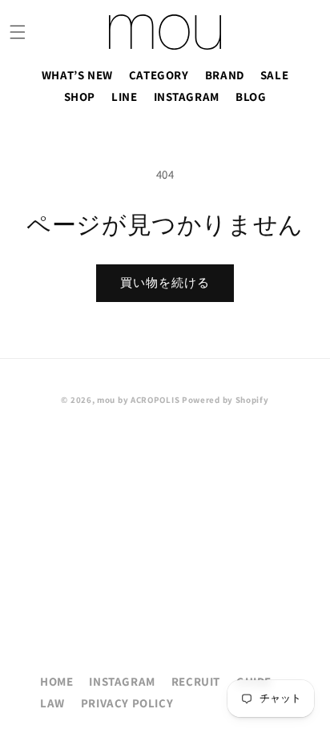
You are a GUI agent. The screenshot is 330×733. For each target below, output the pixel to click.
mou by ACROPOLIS (138, 399)
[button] (17, 32)
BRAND (224, 75)
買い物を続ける (165, 282)
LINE (124, 96)
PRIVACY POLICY (127, 703)
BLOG (250, 96)
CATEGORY (159, 75)
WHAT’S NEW (77, 75)
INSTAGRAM (186, 96)
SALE (274, 75)
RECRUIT (195, 681)
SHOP (79, 96)
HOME (56, 681)
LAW (52, 703)
